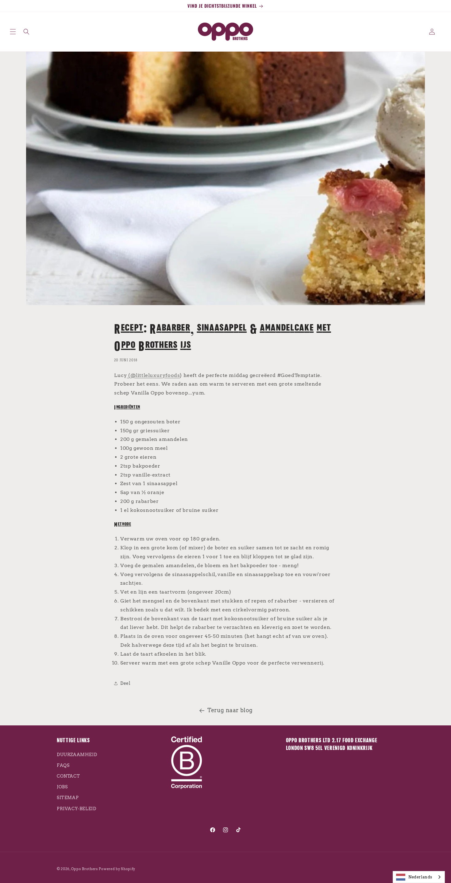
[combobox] (419, 877)
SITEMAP (68, 797)
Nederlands (420, 877)
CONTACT (68, 776)
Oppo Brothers (84, 869)
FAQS (63, 765)
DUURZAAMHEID (77, 754)
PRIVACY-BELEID (76, 808)
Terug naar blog (230, 710)
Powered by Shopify (117, 869)
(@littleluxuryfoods (153, 375)
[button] (13, 31)
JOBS (62, 787)
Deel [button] (125, 683)
